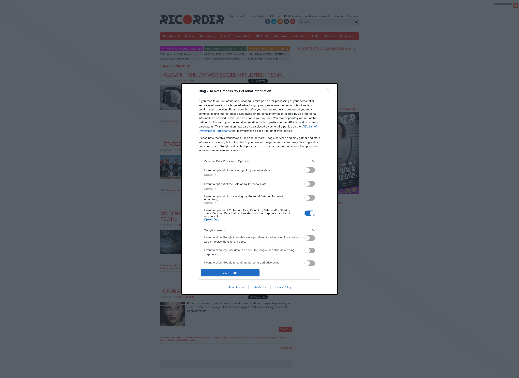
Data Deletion (236, 287)
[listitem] (259, 161)
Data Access (259, 287)
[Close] (329, 91)
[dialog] (259, 189)
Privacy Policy (282, 287)
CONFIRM (230, 272)
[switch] (310, 170)
